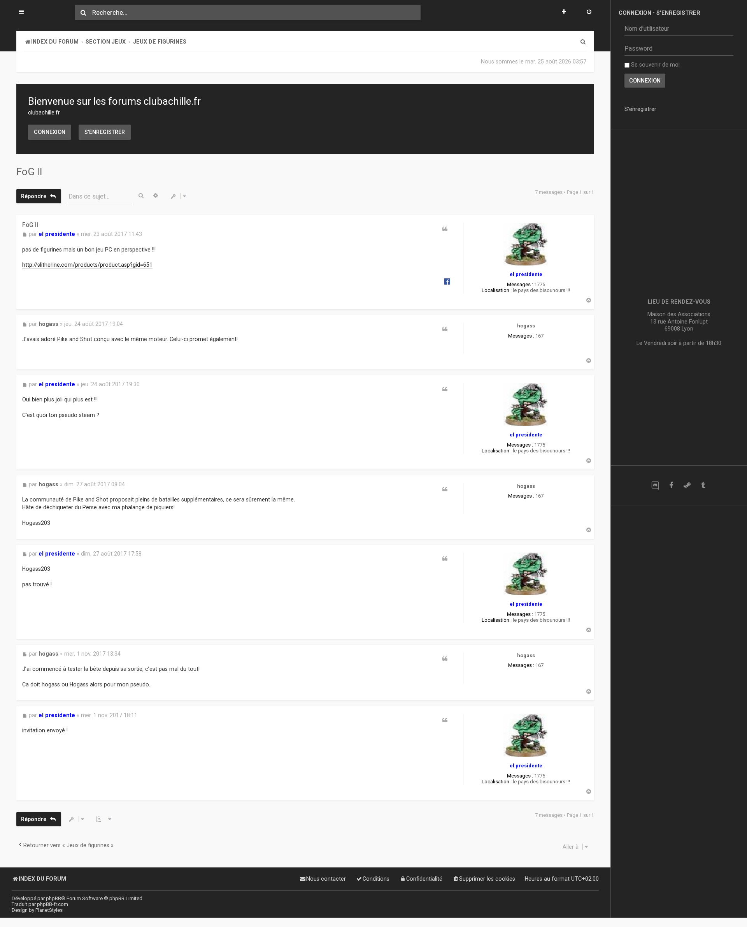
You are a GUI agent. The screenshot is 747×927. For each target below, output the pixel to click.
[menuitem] (589, 12)
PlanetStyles (49, 910)
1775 (539, 284)
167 (539, 336)
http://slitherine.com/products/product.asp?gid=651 (87, 265)
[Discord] (655, 485)
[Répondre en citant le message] (445, 229)
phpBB (53, 898)
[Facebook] (671, 485)
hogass (526, 326)
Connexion (49, 132)
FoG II (29, 172)
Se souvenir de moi (655, 65)
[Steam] (687, 485)
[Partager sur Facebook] (447, 281)
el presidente (526, 274)
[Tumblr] (703, 485)
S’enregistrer (104, 132)
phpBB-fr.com (52, 904)
